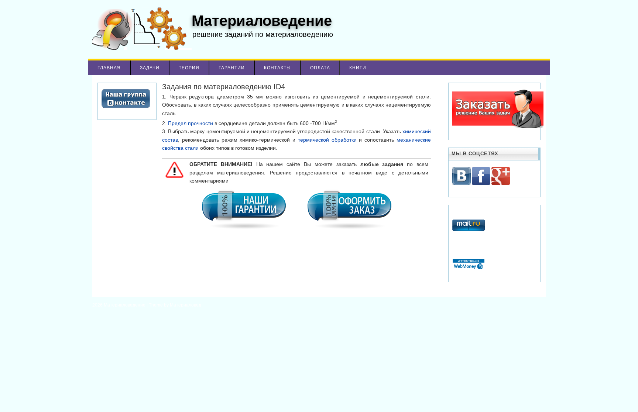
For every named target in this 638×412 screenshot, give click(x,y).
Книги (357, 67)
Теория (189, 67)
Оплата (320, 67)
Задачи (150, 67)
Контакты (277, 67)
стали (192, 148)
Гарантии (232, 67)
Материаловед (185, 305)
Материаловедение (125, 305)
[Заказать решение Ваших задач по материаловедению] (497, 126)
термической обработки (327, 140)
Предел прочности (190, 123)
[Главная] (140, 48)
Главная (109, 67)
